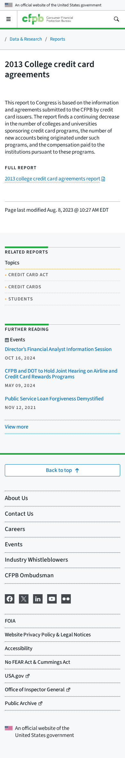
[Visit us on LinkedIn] (38, 598)
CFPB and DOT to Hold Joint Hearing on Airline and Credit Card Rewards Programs (61, 374)
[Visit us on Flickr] (66, 598)
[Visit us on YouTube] (52, 598)
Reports (57, 39)
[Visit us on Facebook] (9, 598)
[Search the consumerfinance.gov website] (116, 19)
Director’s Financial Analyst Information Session (58, 349)
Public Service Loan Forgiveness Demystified (54, 399)
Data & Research (26, 39)
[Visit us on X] (24, 598)
